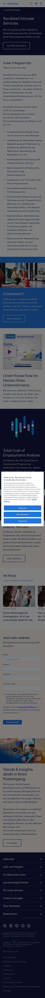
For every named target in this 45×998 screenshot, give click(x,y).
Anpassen (22, 508)
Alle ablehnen (22, 514)
